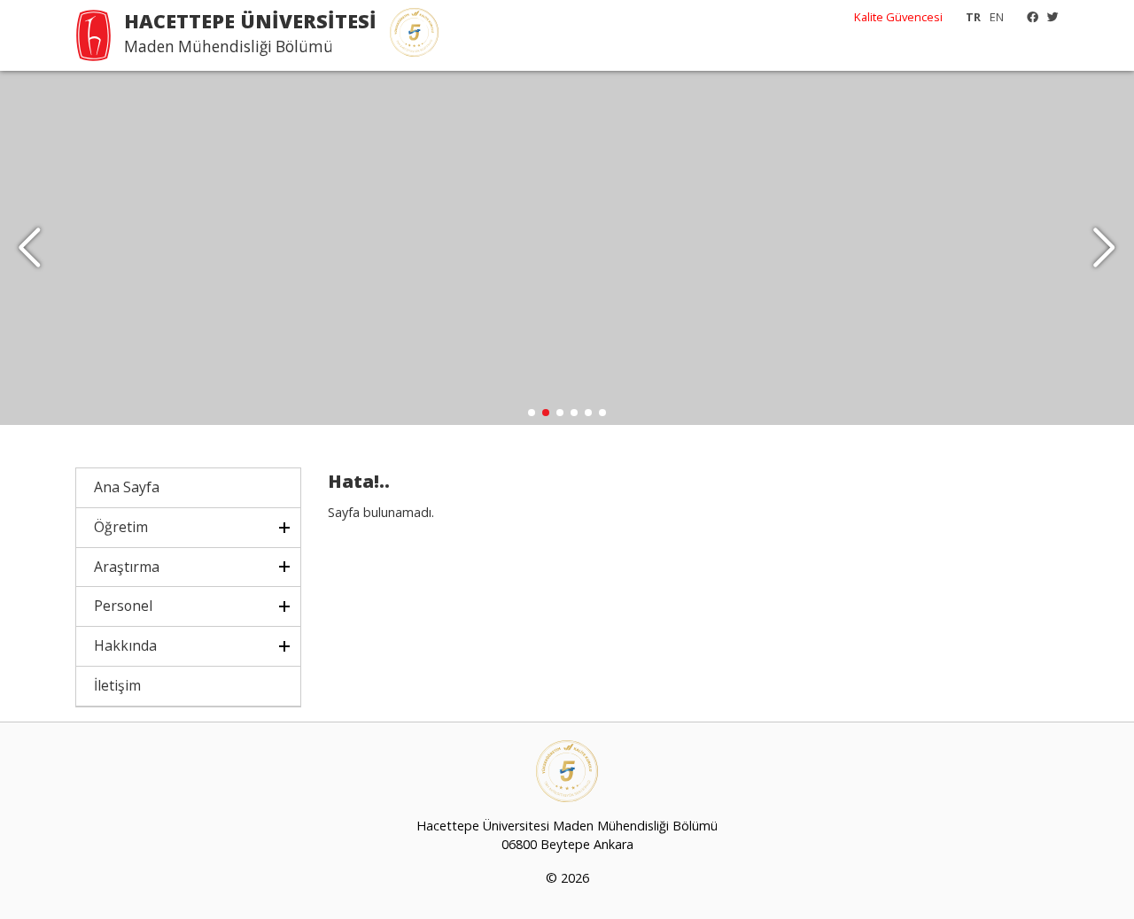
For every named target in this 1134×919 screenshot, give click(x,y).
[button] (1104, 247)
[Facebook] (1028, 17)
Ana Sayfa (126, 487)
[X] (1048, 17)
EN (997, 17)
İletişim (117, 685)
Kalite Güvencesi (898, 17)
